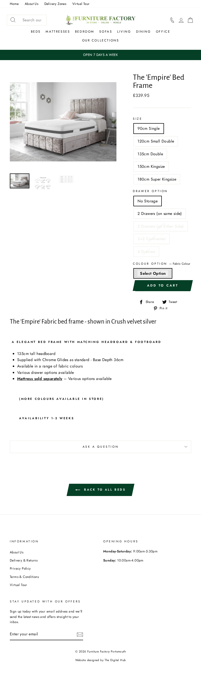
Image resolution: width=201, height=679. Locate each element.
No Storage (148, 201)
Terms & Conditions (24, 576)
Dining (143, 31)
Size (137, 119)
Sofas (105, 31)
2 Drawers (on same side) (160, 213)
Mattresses (58, 31)
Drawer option (150, 191)
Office (163, 31)
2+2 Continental (152, 239)
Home (14, 3)
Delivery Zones (55, 3)
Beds (36, 31)
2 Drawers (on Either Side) (161, 226)
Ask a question (100, 446)
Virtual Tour (81, 3)
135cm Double (150, 154)
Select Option (153, 273)
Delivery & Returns (24, 560)
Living (124, 31)
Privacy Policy (20, 568)
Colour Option (161, 263)
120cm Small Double (156, 141)
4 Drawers (146, 251)
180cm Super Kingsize (157, 179)
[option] (100, 55)
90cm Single (149, 128)
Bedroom (84, 31)
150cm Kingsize (151, 166)
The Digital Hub (115, 660)
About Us (31, 3)
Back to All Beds (104, 489)
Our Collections (100, 40)
